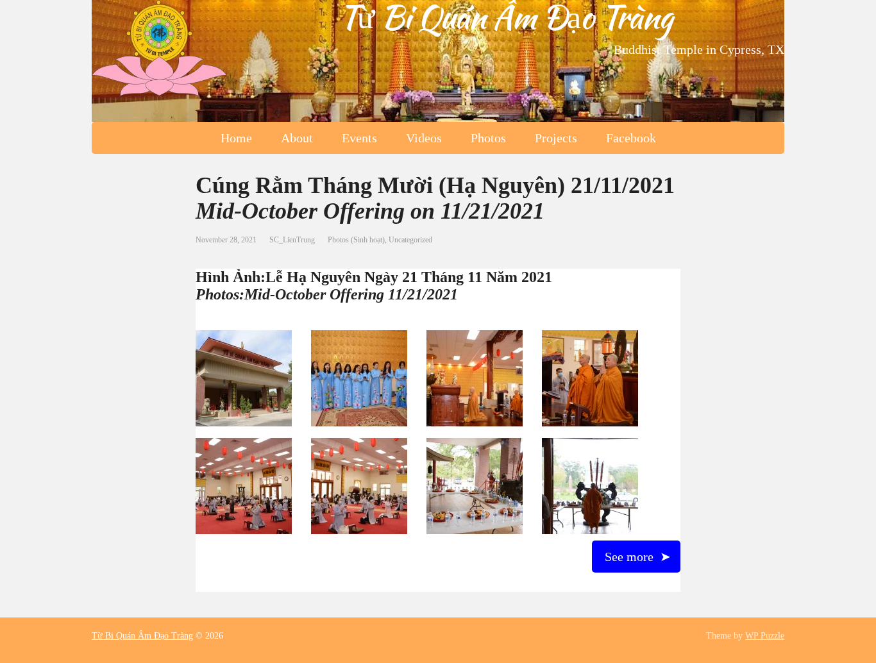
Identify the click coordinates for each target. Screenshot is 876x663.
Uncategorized (410, 239)
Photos (488, 138)
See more (629, 557)
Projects (556, 138)
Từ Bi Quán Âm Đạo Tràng (505, 16)
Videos (424, 138)
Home (236, 138)
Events (359, 138)
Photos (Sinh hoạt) (356, 239)
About (297, 138)
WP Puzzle (764, 636)
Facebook (631, 138)
